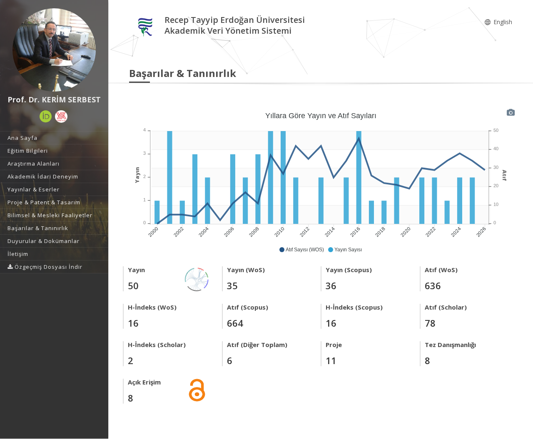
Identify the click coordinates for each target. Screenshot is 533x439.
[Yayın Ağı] (197, 279)
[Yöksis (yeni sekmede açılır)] (61, 116)
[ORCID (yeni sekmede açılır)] (46, 116)
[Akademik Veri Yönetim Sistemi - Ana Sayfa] (146, 26)
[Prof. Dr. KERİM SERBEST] (54, 50)
